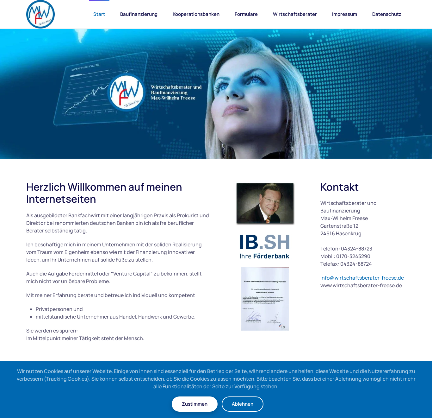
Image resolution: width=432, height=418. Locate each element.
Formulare (246, 14)
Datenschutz (386, 14)
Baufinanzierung (138, 14)
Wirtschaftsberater (295, 14)
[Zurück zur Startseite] (40, 14)
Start (99, 14)
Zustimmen (194, 404)
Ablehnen (242, 404)
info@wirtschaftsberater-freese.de (362, 277)
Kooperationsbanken (196, 14)
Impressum (344, 14)
